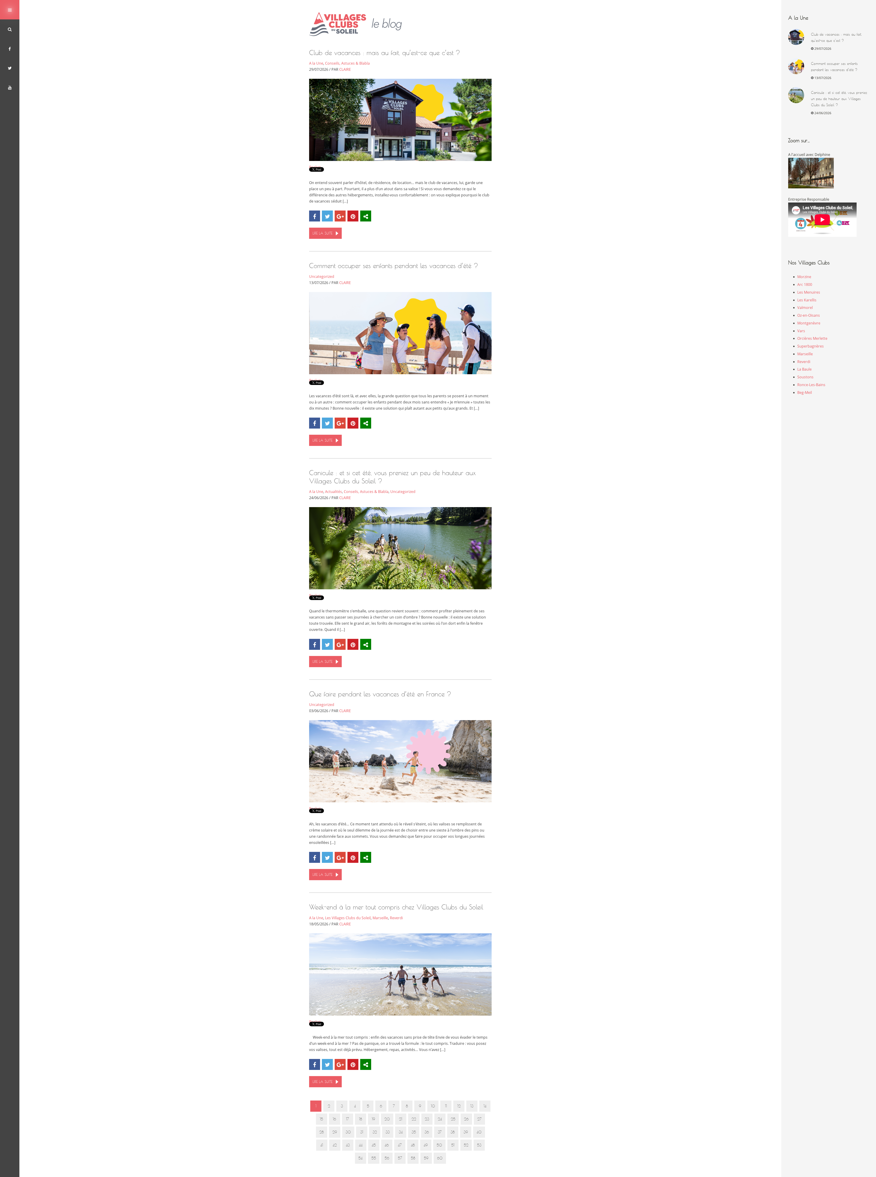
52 (466, 1145)
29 (334, 1132)
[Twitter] (9, 68)
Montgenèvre (808, 323)
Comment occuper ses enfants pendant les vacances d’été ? (393, 266)
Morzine (804, 276)
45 (374, 1145)
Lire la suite (322, 233)
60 (440, 1158)
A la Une (316, 63)
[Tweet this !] (327, 216)
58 (413, 1158)
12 (459, 1106)
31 (361, 1132)
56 (387, 1158)
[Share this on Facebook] (314, 216)
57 (400, 1158)
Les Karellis (806, 300)
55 (373, 1158)
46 (387, 1145)
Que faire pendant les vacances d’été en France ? (380, 694)
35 (414, 1132)
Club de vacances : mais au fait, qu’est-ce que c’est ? (384, 53)
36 (427, 1132)
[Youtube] (9, 87)
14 (485, 1106)
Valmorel (805, 307)
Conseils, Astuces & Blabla (347, 63)
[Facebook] (9, 48)
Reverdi (396, 917)
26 (466, 1119)
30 (348, 1132)
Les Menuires (808, 292)
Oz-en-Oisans (808, 315)
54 (360, 1158)
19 (373, 1119)
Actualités (333, 491)
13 (471, 1106)
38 (453, 1132)
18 (360, 1119)
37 (440, 1132)
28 (321, 1132)
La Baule (804, 369)
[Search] (9, 29)
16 (334, 1119)
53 (479, 1145)
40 (479, 1132)
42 (335, 1145)
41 (321, 1145)
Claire (345, 69)
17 (347, 1119)
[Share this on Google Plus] (340, 216)
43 (348, 1145)
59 (426, 1158)
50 (439, 1145)
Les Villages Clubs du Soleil (348, 917)
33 (388, 1132)
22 (414, 1119)
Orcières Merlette (812, 338)
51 (452, 1145)
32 (375, 1132)
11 (446, 1106)
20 (387, 1119)
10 (433, 1106)
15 (321, 1119)
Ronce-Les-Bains (811, 384)
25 (453, 1119)
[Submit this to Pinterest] (352, 216)
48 (413, 1145)
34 (401, 1132)
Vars (801, 330)
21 (400, 1119)
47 (400, 1145)
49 (426, 1145)
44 (360, 1145)
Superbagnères (810, 346)
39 (466, 1132)
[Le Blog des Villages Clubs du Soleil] (359, 24)
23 (427, 1119)
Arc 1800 (804, 284)
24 (440, 1119)
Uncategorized (321, 276)
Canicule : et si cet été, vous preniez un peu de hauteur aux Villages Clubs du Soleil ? (839, 98)
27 (479, 1119)
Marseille (380, 917)
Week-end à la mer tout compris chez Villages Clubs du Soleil (396, 907)
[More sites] (365, 216)
